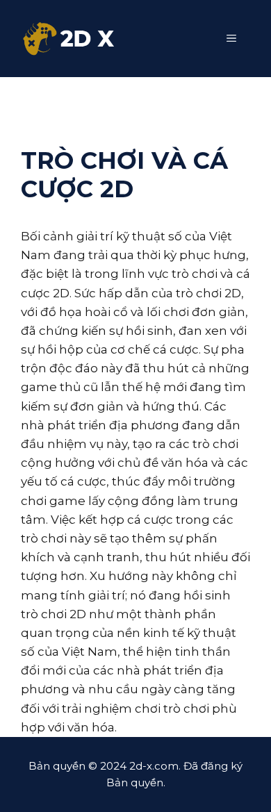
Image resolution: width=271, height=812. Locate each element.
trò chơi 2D (53, 614)
